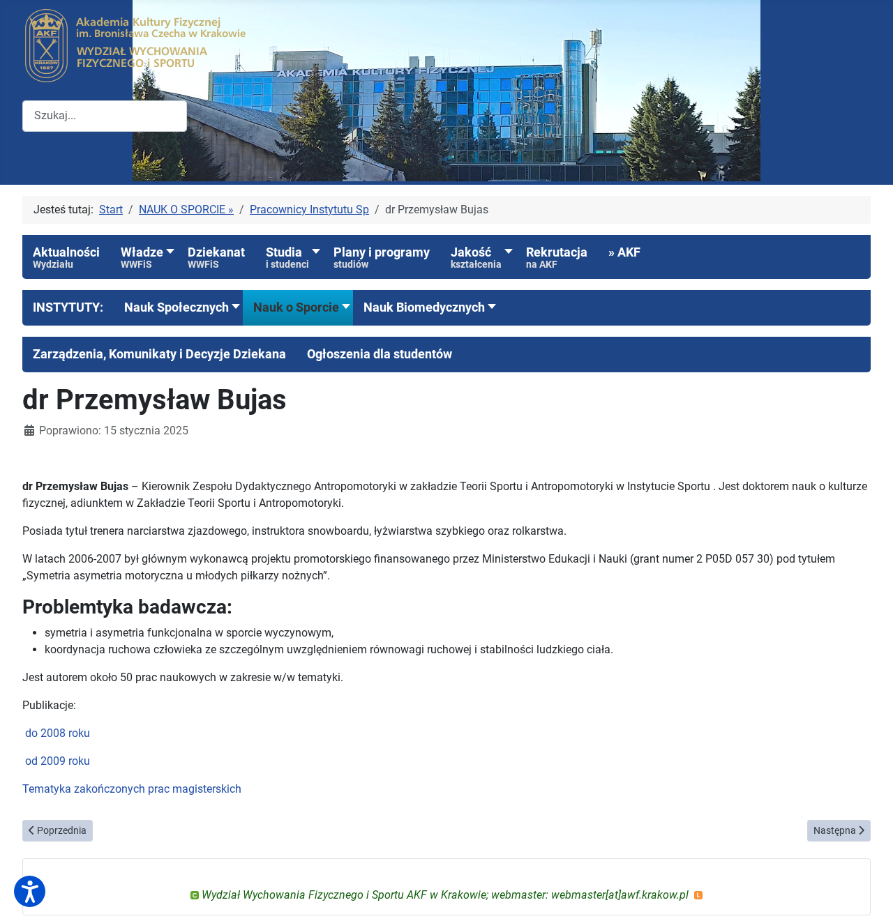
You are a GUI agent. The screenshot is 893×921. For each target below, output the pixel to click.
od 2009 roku (57, 761)
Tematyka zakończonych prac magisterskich (131, 789)
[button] (68, 308)
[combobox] (104, 116)
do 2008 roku (57, 733)
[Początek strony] (868, 895)
